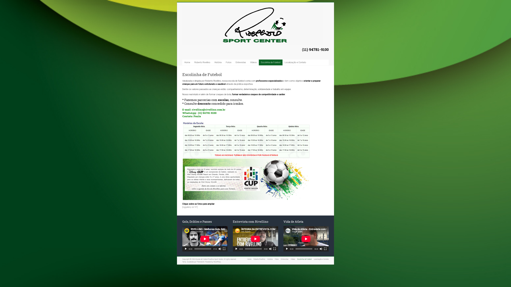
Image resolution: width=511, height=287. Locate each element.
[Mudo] (220, 249)
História (218, 62)
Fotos (228, 62)
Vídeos (253, 62)
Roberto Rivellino (202, 62)
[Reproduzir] (185, 249)
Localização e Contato (295, 62)
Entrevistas (241, 62)
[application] (205, 239)
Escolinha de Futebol (270, 62)
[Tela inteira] (224, 249)
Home (187, 62)
